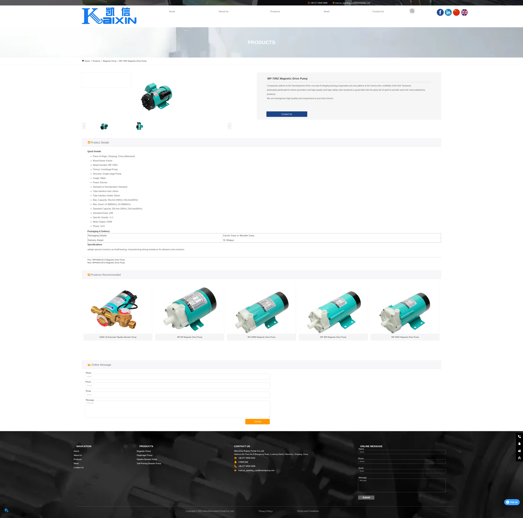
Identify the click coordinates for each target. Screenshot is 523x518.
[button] (275, 11)
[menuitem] (275, 11)
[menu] (275, 11)
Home (87, 61)
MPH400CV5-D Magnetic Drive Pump (108, 260)
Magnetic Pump (109, 61)
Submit (257, 421)
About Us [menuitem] (224, 11)
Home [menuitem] (172, 11)
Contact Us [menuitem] (378, 11)
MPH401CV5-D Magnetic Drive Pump (108, 263)
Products (96, 61)
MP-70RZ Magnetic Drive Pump (133, 61)
